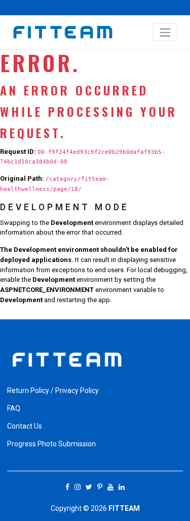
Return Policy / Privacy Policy (53, 390)
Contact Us (24, 426)
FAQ (13, 408)
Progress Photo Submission (51, 444)
